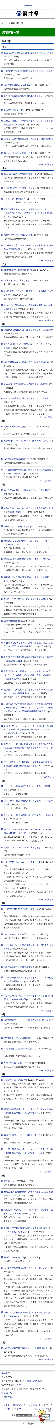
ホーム (4, 23)
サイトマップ (25, 1409)
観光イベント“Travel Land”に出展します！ (23, 847)
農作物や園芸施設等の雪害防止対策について (24, 96)
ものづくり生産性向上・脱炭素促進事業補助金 (25, 599)
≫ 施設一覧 (6, 1396)
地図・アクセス (34, 1381)
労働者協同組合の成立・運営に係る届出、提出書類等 (28, 330)
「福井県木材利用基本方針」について (21, 909)
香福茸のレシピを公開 (14, 1257)
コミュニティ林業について (16, 198)
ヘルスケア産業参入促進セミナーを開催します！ (26, 1268)
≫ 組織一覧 (6, 1393)
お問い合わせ (19, 1405)
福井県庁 (5, 1373)
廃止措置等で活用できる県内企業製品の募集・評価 (27, 53)
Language (28, 5)
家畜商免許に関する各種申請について (21, 1038)
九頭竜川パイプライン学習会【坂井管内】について (27, 441)
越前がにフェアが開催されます (18, 235)
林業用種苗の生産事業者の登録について (22, 1048)
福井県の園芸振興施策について (18, 459)
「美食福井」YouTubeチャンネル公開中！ (23, 862)
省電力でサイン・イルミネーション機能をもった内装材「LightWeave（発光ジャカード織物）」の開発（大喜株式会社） (28, 729)
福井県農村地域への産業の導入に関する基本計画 (26, 362)
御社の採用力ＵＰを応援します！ (19, 153)
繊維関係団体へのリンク (15, 110)
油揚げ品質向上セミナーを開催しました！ (23, 1135)
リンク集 (5, 1405)
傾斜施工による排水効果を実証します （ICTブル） (28, 559)
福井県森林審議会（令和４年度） (19, 85)
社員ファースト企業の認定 (16, 1080)
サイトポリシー (35, 1405)
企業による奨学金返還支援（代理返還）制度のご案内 (28, 139)
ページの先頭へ (46, 164)
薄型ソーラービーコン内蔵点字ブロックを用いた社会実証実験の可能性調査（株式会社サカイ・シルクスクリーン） (28, 748)
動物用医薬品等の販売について (18, 270)
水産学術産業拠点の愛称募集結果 (19, 967)
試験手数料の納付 (12, 621)
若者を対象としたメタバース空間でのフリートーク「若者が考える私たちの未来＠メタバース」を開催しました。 (28, 213)
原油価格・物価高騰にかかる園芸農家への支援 (25, 384)
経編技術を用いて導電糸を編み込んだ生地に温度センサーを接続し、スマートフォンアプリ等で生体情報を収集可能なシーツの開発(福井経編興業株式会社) (28, 708)
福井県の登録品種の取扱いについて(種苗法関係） (27, 1348)
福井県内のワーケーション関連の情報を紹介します (27, 1020)
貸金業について (11, 1181)
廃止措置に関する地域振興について (20, 174)
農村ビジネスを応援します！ (17, 1063)
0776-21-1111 (19, 1384)
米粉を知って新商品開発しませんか (20, 188)
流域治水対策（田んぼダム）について (21, 426)
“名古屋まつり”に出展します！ (18, 280)
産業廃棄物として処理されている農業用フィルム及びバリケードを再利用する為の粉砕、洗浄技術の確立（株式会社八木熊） (28, 675)
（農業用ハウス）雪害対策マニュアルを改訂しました (28, 71)
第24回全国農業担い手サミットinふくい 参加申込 (27, 398)
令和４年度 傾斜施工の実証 (17, 526)
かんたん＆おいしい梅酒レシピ (18, 934)
